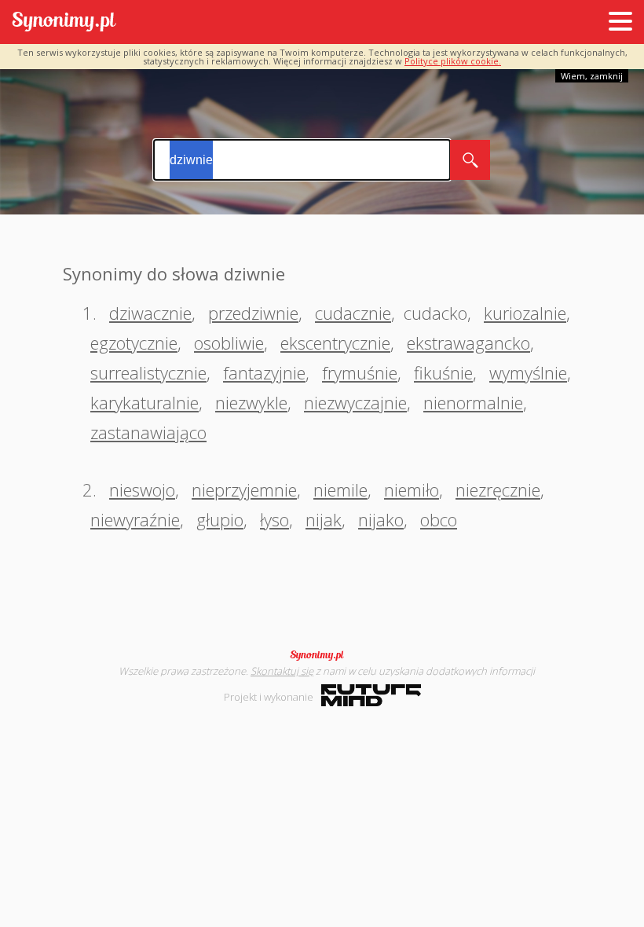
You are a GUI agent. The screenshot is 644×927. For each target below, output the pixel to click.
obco (438, 519)
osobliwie (229, 342)
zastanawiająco (148, 432)
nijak (324, 519)
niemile (340, 489)
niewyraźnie (135, 519)
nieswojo (142, 489)
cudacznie (353, 312)
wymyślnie (528, 372)
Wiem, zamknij (592, 76)
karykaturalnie (144, 402)
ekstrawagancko (468, 342)
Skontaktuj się (282, 671)
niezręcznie (498, 489)
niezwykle (251, 402)
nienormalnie (473, 402)
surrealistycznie (148, 372)
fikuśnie (443, 372)
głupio (219, 519)
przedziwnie (253, 312)
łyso (274, 519)
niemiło (411, 489)
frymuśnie (359, 372)
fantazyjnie (264, 372)
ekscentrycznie (335, 342)
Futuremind (371, 695)
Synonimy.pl (64, 22)
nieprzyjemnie (244, 489)
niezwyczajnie (355, 402)
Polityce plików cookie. (452, 61)
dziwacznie (150, 312)
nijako (381, 519)
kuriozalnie (525, 312)
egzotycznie (133, 342)
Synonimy (322, 655)
